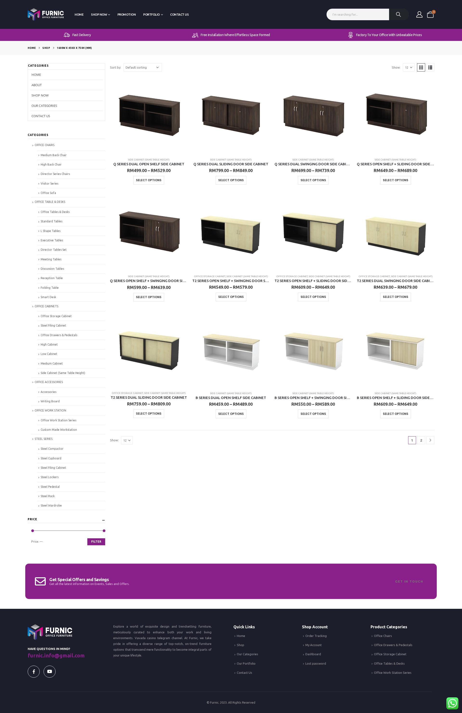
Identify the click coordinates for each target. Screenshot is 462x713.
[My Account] (419, 14)
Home (79, 14)
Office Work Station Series (58, 420)
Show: (396, 67)
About (37, 85)
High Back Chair (51, 164)
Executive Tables (52, 240)
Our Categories (44, 105)
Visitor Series (49, 183)
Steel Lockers (49, 477)
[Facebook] (34, 672)
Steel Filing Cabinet (53, 325)
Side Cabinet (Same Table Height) (149, 159)
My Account (313, 645)
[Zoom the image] (50, 627)
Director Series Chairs (55, 173)
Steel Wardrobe (51, 505)
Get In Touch (409, 581)
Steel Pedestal (50, 486)
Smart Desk (48, 297)
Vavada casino (145, 638)
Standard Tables (51, 221)
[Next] (430, 440)
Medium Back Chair (54, 155)
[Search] (399, 14)
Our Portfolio (246, 663)
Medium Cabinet (52, 363)
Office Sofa (48, 192)
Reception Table (52, 278)
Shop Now (99, 14)
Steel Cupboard (51, 458)
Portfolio (151, 14)
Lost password (315, 663)
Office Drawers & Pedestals (59, 335)
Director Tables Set (54, 249)
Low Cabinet (49, 353)
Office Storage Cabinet (209, 276)
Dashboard (313, 654)
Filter (96, 541)
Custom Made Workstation (59, 429)
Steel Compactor (52, 448)
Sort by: (115, 67)
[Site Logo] (46, 14)
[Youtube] (50, 672)
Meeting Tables (51, 259)
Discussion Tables (52, 268)
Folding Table (50, 287)
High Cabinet (49, 344)
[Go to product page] (148, 115)
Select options (148, 180)
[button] (421, 67)
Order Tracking (316, 635)
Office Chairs (383, 635)
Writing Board (50, 401)
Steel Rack (48, 496)
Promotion (126, 14)
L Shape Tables (50, 230)
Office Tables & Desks (55, 211)
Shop (240, 645)
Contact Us (179, 14)
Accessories (48, 391)
